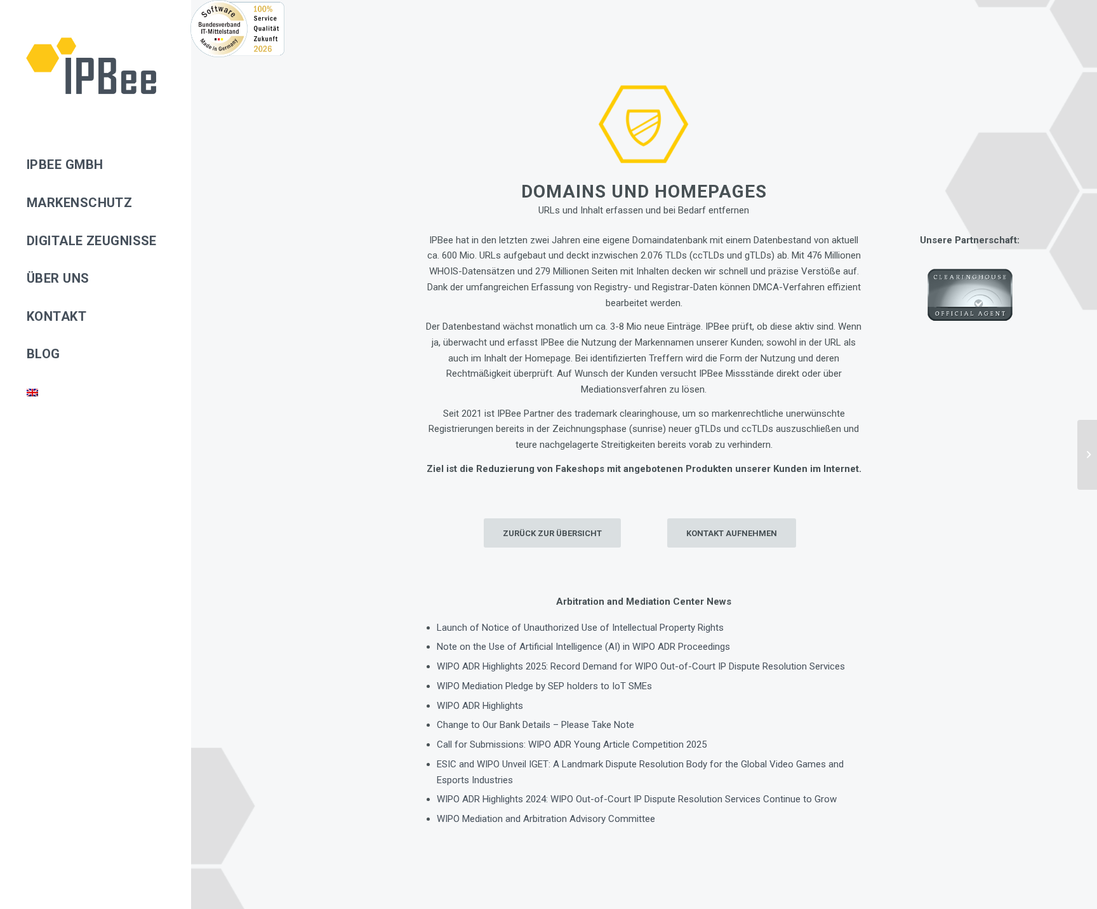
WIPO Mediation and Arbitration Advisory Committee (546, 819)
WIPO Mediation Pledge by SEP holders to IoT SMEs (544, 686)
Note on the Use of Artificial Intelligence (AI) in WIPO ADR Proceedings (583, 646)
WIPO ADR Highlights (480, 705)
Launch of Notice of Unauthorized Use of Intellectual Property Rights (580, 627)
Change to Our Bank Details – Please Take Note (535, 725)
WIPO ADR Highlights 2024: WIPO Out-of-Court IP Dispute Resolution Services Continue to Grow (637, 799)
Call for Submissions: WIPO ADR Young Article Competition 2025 (572, 744)
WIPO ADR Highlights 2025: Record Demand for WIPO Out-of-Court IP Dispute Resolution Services (641, 666)
